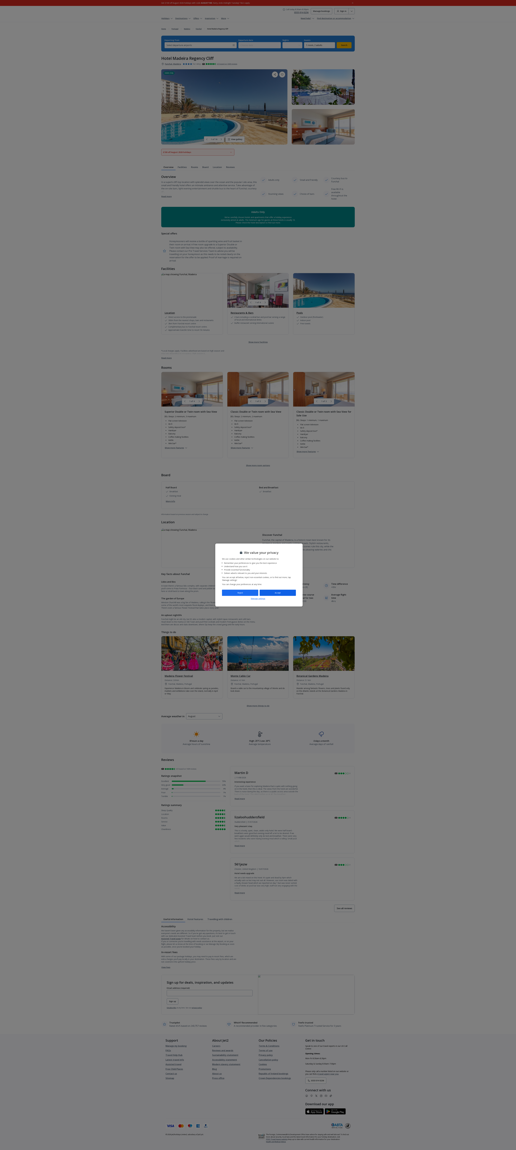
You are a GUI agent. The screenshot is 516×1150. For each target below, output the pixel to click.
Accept (278, 592)
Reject (240, 592)
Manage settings (258, 598)
